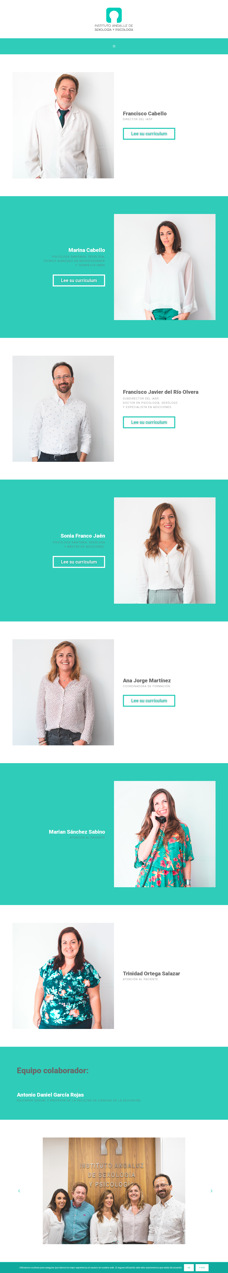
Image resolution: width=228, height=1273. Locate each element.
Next (210, 1191)
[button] (149, 134)
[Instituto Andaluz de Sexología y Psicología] (114, 19)
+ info (202, 1267)
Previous (18, 1191)
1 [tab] (110, 1241)
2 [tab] (114, 1241)
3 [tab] (117, 1241)
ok (189, 1267)
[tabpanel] (114, 1191)
